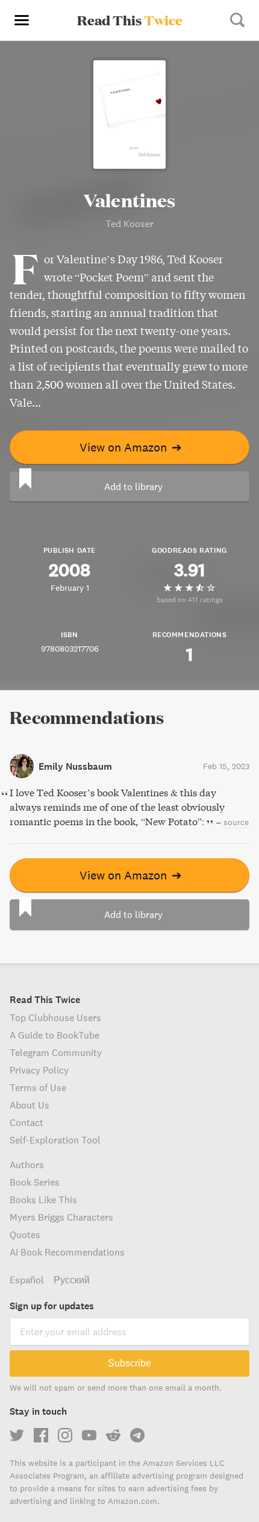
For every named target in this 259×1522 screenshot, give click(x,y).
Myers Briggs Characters (61, 1217)
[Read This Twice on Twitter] (17, 1435)
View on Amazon (131, 446)
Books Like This (43, 1199)
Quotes (25, 1234)
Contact (26, 1122)
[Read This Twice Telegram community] (137, 1435)
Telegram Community (56, 1052)
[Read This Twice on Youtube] (89, 1435)
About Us (29, 1105)
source (236, 822)
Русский (72, 1280)
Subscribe (129, 1363)
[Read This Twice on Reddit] (113, 1435)
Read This (130, 20)
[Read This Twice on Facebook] (41, 1435)
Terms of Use (38, 1087)
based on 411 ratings (190, 599)
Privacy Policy (39, 1070)
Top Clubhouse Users (55, 1017)
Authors (27, 1165)
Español (27, 1280)
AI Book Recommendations (67, 1252)
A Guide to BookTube (54, 1035)
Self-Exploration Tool (55, 1140)
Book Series (35, 1182)
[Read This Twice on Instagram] (65, 1435)
